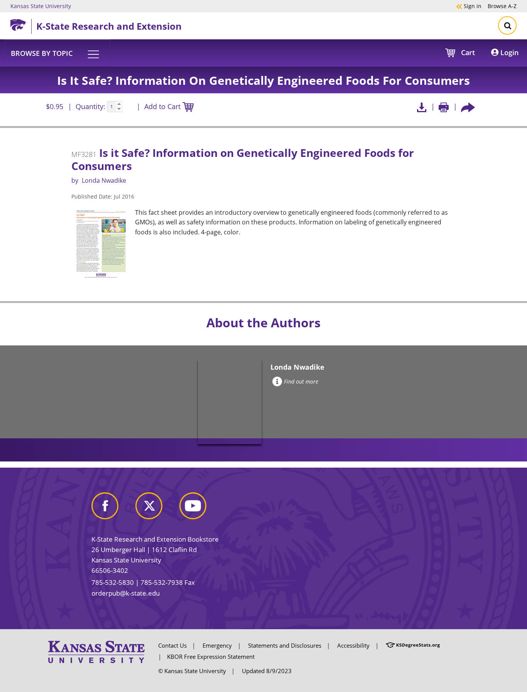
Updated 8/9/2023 (267, 671)
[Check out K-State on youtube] (200, 509)
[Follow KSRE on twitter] (156, 509)
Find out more (301, 381)
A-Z (502, 6)
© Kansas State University (192, 671)
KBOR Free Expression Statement (211, 656)
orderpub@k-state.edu (125, 593)
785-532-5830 (112, 582)
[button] (57, 52)
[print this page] (444, 106)
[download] (421, 106)
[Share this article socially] (468, 106)
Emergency (217, 645)
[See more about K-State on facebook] (112, 509)
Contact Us (172, 645)
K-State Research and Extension (109, 26)
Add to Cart (163, 106)
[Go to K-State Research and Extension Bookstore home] (20, 23)
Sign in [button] (468, 6)
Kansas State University (40, 6)
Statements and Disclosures (284, 645)
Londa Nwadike (104, 180)
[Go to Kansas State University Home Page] (96, 651)
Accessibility (353, 645)
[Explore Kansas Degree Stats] (413, 645)
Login (508, 52)
